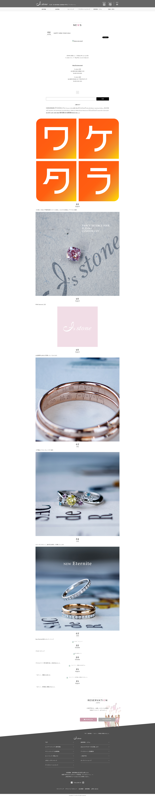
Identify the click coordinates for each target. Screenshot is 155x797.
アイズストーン (60, 108)
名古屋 (52, 112)
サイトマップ (60, 788)
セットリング (71, 9)
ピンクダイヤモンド (66, 110)
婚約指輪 (44, 9)
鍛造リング (77, 112)
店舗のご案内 (111, 9)
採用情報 (87, 788)
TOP (46, 742)
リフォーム (105, 110)
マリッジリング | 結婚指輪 (52, 751)
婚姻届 (58, 112)
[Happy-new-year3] (77, 41)
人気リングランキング (51, 760)
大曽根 (55, 112)
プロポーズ (72, 110)
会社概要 (81, 788)
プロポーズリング (78, 110)
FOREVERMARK (50, 108)
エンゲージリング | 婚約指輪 (53, 746)
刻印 (49, 112)
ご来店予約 (84, 756)
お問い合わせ (94, 788)
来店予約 (104, 2)
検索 (103, 99)
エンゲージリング (81, 108)
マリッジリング (92, 110)
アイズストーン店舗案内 (87, 751)
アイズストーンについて (84, 9)
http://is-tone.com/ (77, 65)
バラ (54, 110)
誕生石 (73, 112)
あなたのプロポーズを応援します (90, 746)
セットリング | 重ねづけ (51, 756)
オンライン (110, 2)
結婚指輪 (57, 9)
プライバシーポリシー (71, 788)
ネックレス (51, 110)
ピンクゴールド (59, 110)
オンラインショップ (86, 760)
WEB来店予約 (89, 719)
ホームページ (85, 110)
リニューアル (99, 110)
